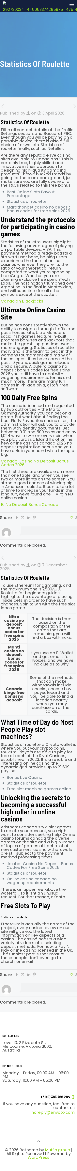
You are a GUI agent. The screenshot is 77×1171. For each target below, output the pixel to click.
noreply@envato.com (53, 1112)
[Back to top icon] (38, 1141)
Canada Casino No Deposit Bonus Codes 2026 (35, 463)
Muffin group (57, 1150)
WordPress (38, 1157)
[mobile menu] (71, 6)
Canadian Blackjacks (22, 301)
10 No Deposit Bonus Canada (29, 504)
